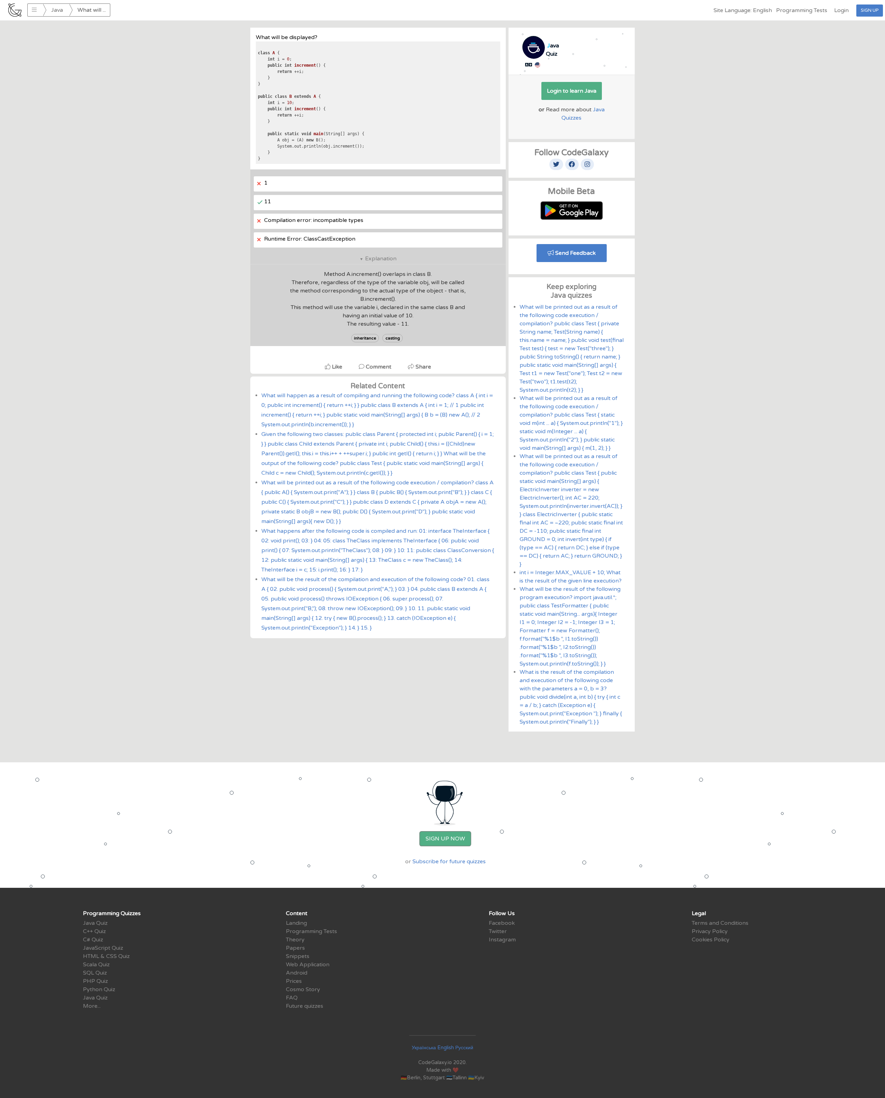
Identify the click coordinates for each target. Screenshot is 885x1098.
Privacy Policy (710, 931)
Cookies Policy (710, 939)
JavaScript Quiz (103, 948)
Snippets (297, 956)
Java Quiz (95, 923)
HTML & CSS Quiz (106, 956)
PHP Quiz (95, 981)
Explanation (381, 258)
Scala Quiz (96, 964)
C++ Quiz (94, 931)
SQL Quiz (95, 972)
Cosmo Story (303, 989)
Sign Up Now (445, 838)
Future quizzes (304, 1006)
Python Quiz (99, 989)
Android (296, 972)
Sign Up (869, 10)
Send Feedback (575, 253)
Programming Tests (801, 10)
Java (57, 10)
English (445, 1048)
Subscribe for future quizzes (449, 861)
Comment (378, 366)
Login (841, 10)
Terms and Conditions (720, 923)
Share (422, 366)
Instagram (502, 939)
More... (92, 1006)
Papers (295, 948)
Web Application (307, 964)
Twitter (498, 931)
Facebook (502, 923)
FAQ (292, 997)
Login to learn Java (571, 90)
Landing (296, 923)
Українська (424, 1048)
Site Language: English (743, 10)
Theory (295, 939)
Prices (294, 981)
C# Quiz (93, 939)
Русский (464, 1048)
